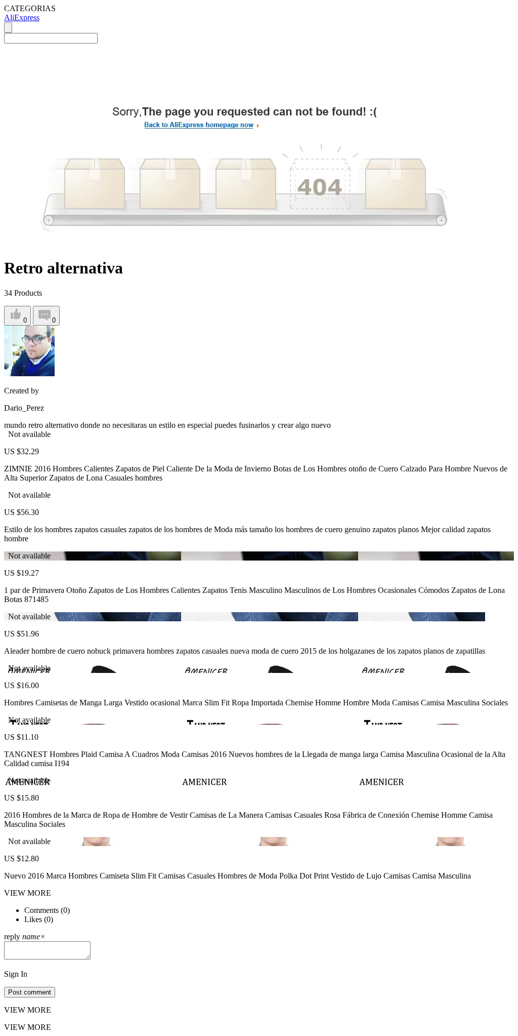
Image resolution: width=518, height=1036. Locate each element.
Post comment (29, 992)
